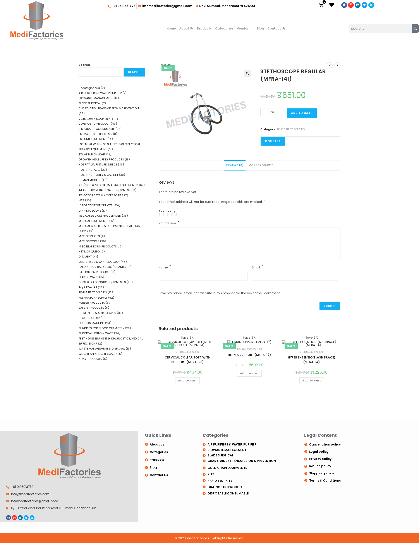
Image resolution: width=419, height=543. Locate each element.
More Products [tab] (261, 165)
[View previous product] (330, 65)
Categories (224, 28)
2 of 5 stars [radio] (164, 214)
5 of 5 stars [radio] (176, 214)
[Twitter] (364, 5)
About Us (186, 28)
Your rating (169, 210)
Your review (169, 223)
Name (165, 267)
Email (257, 267)
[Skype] (371, 5)
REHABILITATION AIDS (290, 129)
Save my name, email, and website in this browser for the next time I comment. (220, 293)
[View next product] (337, 65)
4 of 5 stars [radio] (172, 214)
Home (171, 28)
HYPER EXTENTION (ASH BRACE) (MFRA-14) (311, 359)
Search (84, 65)
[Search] (415, 28)
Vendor (243, 28)
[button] (247, 73)
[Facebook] (344, 5)
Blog (260, 28)
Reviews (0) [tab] (234, 165)
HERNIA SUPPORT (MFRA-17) (249, 355)
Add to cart (301, 113)
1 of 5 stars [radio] (160, 214)
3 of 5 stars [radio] (168, 214)
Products (204, 28)
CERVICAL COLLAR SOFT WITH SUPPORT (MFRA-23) (187, 359)
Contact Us (276, 28)
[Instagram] (351, 5)
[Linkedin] (358, 5)
